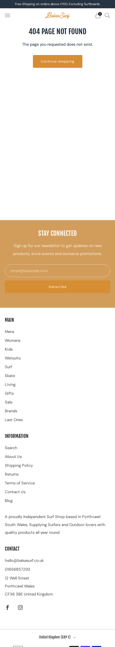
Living (10, 384)
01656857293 (17, 569)
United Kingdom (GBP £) (55, 637)
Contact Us (15, 492)
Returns (11, 474)
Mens (9, 331)
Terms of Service (20, 483)
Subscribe (58, 287)
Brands (11, 411)
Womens (12, 340)
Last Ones (14, 419)
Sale (8, 402)
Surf (8, 367)
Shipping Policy (19, 465)
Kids (9, 349)
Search (11, 447)
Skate (10, 375)
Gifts (9, 393)
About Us (13, 456)
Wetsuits (13, 358)
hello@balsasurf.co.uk (24, 560)
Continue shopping (57, 61)
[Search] (107, 15)
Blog (9, 500)
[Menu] (7, 15)
